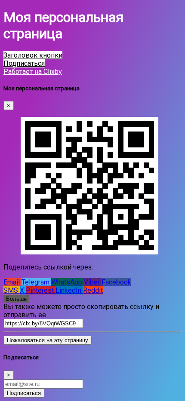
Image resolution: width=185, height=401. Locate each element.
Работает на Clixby (32, 71)
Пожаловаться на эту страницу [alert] (47, 340)
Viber (93, 282)
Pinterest (41, 290)
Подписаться (24, 393)
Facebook (116, 282)
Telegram (36, 282)
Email (12, 282)
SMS (11, 290)
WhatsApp (67, 282)
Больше (16, 299)
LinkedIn (69, 290)
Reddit (93, 290)
